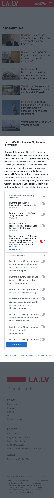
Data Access (27, 355)
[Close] (48, 142)
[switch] (42, 203)
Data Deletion (10, 355)
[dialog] (27, 249)
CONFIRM (16, 345)
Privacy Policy (44, 355)
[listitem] (27, 196)
